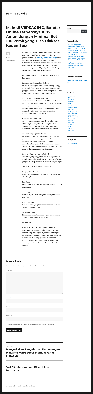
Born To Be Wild (16, 13)
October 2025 (72, 115)
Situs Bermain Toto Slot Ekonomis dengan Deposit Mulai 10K (75, 65)
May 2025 (71, 124)
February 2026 (72, 107)
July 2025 (71, 121)
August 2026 (72, 96)
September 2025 (73, 117)
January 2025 (72, 130)
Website (9, 315)
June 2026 (71, 100)
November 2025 (72, 113)
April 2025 (71, 126)
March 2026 (71, 105)
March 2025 (71, 128)
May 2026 (71, 102)
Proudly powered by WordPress (26, 386)
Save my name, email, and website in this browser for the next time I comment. (31, 325)
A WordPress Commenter (74, 81)
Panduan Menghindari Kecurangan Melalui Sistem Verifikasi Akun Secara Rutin (76, 46)
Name (8, 297)
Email (8, 306)
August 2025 (71, 119)
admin (8, 57)
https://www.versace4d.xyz (47, 58)
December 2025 (72, 111)
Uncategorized (72, 143)
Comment (10, 270)
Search (69, 28)
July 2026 (71, 98)
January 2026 (72, 109)
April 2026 (71, 103)
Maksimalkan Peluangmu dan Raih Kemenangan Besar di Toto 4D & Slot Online (77, 52)
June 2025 (71, 122)
